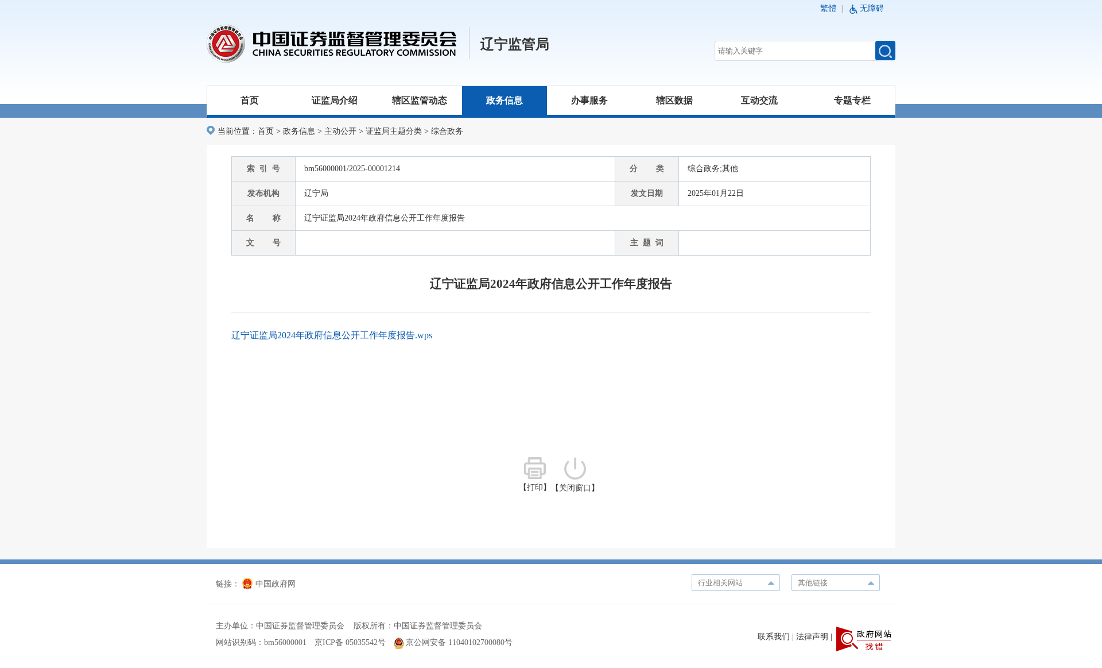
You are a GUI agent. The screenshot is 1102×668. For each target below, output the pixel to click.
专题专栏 (852, 100)
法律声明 (812, 636)
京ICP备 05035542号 (350, 642)
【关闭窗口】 (575, 488)
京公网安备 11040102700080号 (459, 642)
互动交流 (759, 100)
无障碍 (872, 8)
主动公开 (340, 131)
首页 (249, 100)
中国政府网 (275, 584)
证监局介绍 (335, 100)
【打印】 (535, 487)
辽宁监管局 (514, 44)
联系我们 (774, 636)
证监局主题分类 (394, 131)
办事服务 (589, 100)
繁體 (828, 8)
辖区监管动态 (419, 100)
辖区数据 (674, 100)
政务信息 (504, 100)
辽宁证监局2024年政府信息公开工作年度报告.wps (331, 335)
